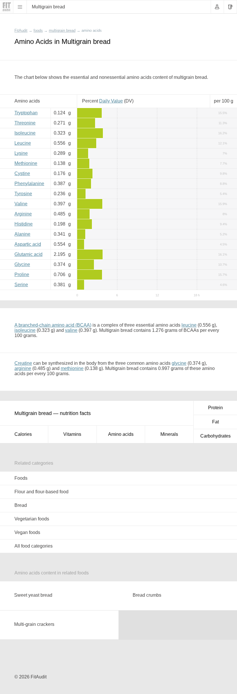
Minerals (169, 434)
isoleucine (25, 330)
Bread (20, 505)
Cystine (22, 173)
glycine (179, 363)
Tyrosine (23, 193)
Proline (21, 274)
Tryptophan (26, 112)
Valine (20, 203)
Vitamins (72, 434)
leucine (189, 325)
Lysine (21, 153)
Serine (21, 284)
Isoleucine (25, 133)
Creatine (23, 363)
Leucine (22, 143)
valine (71, 330)
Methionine (25, 163)
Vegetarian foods (31, 518)
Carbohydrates (215, 435)
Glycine (22, 264)
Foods (20, 478)
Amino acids (121, 434)
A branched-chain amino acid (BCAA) (52, 325)
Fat (215, 421)
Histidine (23, 224)
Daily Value (111, 100)
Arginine (23, 213)
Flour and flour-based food (41, 491)
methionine (72, 368)
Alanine (22, 234)
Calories (23, 434)
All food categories (33, 546)
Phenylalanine (29, 183)
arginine (22, 368)
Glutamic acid (28, 254)
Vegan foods (27, 532)
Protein (215, 407)
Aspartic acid (27, 244)
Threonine (25, 122)
